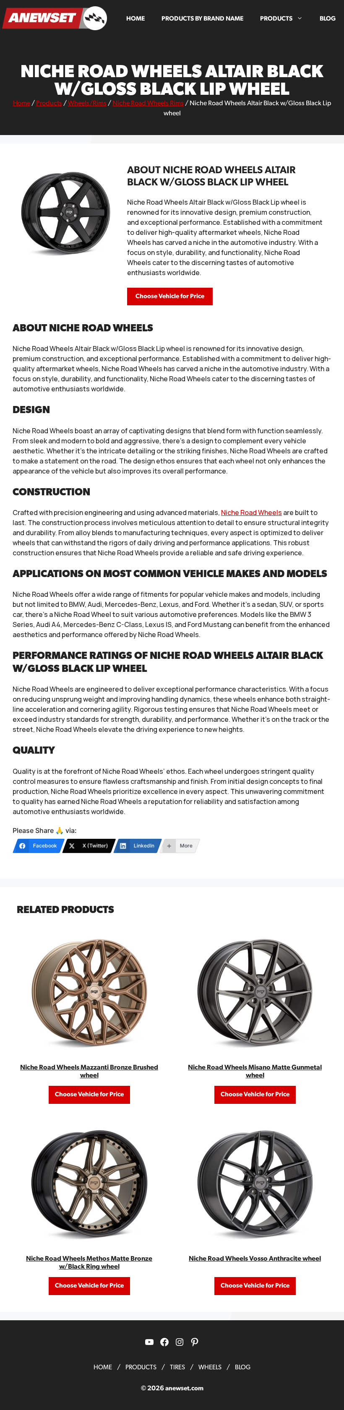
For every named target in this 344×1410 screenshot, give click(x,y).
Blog (328, 19)
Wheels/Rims (87, 103)
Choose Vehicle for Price (170, 296)
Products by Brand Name (202, 19)
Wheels (210, 1367)
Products (276, 19)
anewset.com (184, 1388)
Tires (177, 1367)
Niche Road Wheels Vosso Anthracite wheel (255, 1258)
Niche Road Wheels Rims (148, 103)
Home (135, 19)
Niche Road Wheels (251, 512)
